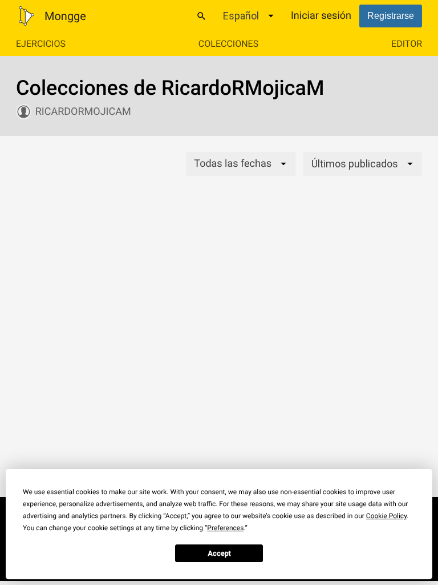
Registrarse (390, 16)
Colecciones (228, 43)
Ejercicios (41, 43)
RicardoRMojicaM (83, 112)
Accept (219, 554)
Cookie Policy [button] (386, 516)
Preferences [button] (225, 528)
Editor (406, 43)
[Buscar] (201, 16)
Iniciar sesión (321, 16)
